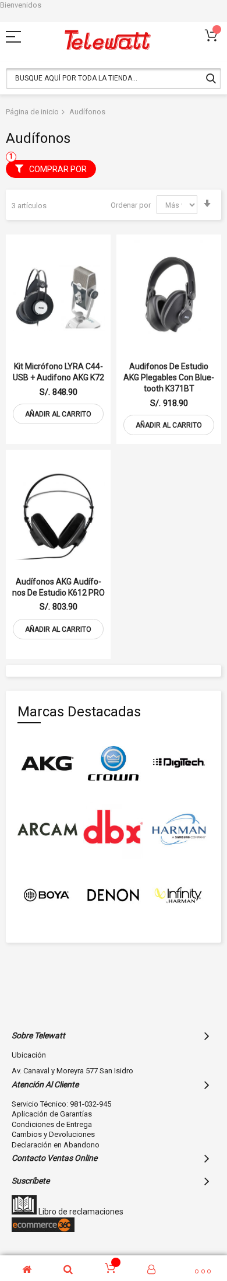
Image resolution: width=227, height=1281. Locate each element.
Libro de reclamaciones (80, 1211)
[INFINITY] (179, 895)
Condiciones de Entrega (52, 1124)
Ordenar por (131, 205)
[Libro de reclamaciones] (24, 1211)
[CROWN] (113, 763)
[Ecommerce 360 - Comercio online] (43, 1229)
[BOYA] (47, 895)
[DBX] (113, 829)
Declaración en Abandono (56, 1144)
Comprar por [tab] (58, 169)
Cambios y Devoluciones (53, 1134)
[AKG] (47, 763)
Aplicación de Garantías (52, 1114)
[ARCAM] (47, 829)
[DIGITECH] (179, 763)
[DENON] (113, 895)
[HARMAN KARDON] (179, 829)
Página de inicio (32, 111)
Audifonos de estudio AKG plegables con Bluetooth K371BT (168, 377)
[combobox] (113, 78)
